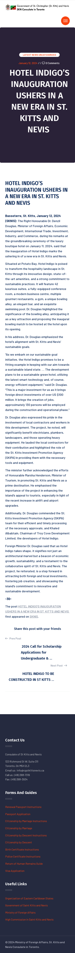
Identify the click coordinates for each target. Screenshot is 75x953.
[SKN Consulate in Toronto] (37, 6)
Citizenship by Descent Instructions (26, 835)
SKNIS (34, 616)
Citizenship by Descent (18, 842)
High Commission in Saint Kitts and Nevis (29, 919)
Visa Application (14, 870)
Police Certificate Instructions (22, 856)
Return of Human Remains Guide (24, 863)
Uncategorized (47, 54)
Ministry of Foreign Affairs (20, 912)
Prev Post (15, 638)
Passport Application (17, 814)
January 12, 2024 (28, 63)
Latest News (30, 54)
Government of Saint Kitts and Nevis (26, 905)
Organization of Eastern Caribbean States (29, 898)
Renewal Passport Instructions (23, 806)
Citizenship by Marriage (18, 828)
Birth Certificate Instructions (22, 849)
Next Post (57, 665)
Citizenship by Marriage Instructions (26, 821)
